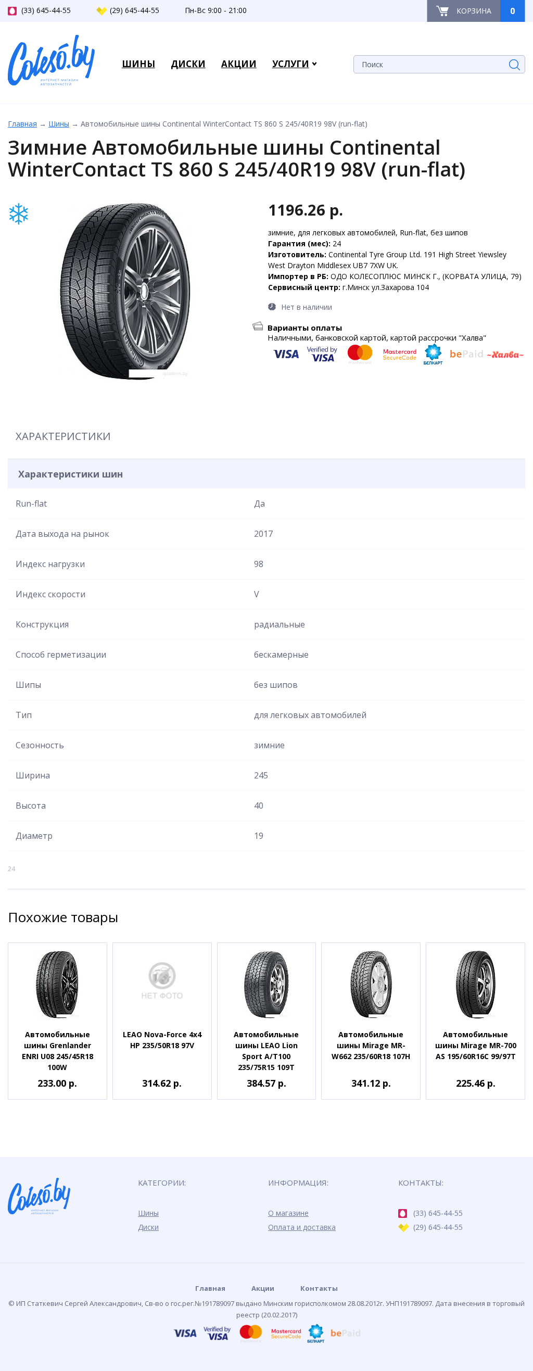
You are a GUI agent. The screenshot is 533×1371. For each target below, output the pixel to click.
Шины (58, 124)
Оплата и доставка (302, 1227)
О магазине (288, 1213)
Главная (22, 124)
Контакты (319, 1288)
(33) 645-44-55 (46, 10)
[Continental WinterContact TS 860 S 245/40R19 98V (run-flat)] (125, 291)
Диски (148, 1227)
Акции (262, 1288)
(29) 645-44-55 (134, 10)
